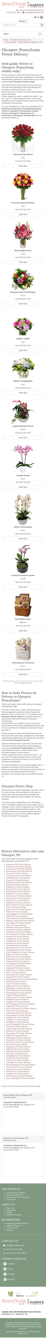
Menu (6, 34)
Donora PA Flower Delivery (17, 911)
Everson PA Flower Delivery (17, 884)
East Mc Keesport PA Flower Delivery (21, 1008)
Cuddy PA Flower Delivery (16, 995)
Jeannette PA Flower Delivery (18, 986)
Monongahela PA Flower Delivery (19, 914)
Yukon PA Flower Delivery (16, 925)
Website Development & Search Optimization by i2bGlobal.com (23, 1333)
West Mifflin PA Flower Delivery (19, 990)
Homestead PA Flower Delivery (18, 1015)
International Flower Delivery (17, 1197)
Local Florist (11, 1199)
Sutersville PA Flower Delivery (18, 930)
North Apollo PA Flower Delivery (19, 1076)
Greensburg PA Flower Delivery (18, 963)
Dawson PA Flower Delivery (17, 880)
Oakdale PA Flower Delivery (17, 1020)
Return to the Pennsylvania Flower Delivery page (21, 1086)
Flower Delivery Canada (15, 1193)
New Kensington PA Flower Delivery (20, 1065)
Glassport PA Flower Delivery (18, 977)
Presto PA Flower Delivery (17, 1011)
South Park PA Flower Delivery (18, 957)
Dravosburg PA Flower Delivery (18, 993)
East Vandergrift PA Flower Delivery (20, 1078)
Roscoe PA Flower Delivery (17, 873)
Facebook (11, 1264)
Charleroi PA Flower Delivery (17, 893)
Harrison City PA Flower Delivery (19, 997)
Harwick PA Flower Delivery (17, 1058)
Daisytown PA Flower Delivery (18, 864)
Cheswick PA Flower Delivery (17, 1071)
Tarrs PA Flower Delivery (16, 907)
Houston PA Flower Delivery (17, 936)
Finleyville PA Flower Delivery (18, 927)
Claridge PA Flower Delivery (17, 999)
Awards (9, 1212)
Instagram (11, 1279)
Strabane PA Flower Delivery (17, 939)
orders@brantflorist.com (34, 12)
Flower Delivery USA (14, 1195)
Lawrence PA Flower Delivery (18, 961)
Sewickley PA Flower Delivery (18, 1069)
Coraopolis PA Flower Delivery (18, 1047)
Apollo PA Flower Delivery (17, 1053)
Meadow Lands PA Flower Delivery (20, 921)
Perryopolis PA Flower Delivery (18, 866)
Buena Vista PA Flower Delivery (19, 948)
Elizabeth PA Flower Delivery (18, 941)
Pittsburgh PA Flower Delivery (18, 1038)
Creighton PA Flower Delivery (18, 1074)
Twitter (10, 1269)
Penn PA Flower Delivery (16, 981)
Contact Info (11, 1210)
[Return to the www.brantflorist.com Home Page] (23, 4)
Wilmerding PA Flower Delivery (18, 1013)
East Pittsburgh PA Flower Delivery (20, 1024)
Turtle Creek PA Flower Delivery (19, 1029)
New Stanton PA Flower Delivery (19, 934)
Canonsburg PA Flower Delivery (18, 950)
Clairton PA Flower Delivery (17, 954)
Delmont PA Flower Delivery (17, 1031)
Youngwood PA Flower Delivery (18, 932)
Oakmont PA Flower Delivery (17, 1049)
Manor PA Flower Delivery (16, 984)
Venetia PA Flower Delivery (17, 945)
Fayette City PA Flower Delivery (19, 869)
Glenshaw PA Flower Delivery (18, 1051)
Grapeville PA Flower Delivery (18, 968)
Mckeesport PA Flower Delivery (19, 975)
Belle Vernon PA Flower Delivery (19, 905)
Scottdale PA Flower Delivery (18, 891)
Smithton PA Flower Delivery (17, 900)
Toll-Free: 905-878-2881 (15, 1253)
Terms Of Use (11, 1228)
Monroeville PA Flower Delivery (18, 1033)
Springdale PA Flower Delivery (18, 1056)
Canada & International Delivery (31, 10)
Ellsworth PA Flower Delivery (18, 889)
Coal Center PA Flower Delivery (18, 875)
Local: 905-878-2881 (14, 1249)
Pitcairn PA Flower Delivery (17, 1026)
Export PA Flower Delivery (16, 1035)
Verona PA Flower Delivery (17, 1044)
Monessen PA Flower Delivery (18, 898)
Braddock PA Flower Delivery (17, 1017)
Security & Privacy (13, 1225)
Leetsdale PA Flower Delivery (18, 1062)
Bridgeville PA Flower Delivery (18, 988)
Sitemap (9, 1230)
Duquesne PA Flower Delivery (18, 1002)
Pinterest (11, 1274)
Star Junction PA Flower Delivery (19, 871)
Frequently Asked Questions (17, 1223)
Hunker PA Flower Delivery (17, 916)
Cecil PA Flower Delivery (16, 972)
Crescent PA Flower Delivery (17, 1060)
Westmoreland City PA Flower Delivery (22, 979)
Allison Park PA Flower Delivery (19, 1067)
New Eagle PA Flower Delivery (18, 923)
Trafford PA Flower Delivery (17, 1006)
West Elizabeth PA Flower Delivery (20, 952)
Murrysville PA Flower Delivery (18, 1040)
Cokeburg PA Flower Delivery (17, 887)
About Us (10, 1208)
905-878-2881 (14, 12)
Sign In (24, 21)
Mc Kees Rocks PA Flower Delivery (20, 1042)
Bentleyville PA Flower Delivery (19, 896)
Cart (39, 17)
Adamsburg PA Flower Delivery (18, 959)
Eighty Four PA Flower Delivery (18, 909)
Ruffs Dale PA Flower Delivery (18, 902)
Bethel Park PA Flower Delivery (19, 970)
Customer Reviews (13, 1215)
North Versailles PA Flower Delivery (20, 1004)
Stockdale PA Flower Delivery (18, 878)
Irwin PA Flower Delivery (16, 966)
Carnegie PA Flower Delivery (17, 1022)
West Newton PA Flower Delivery (20, 918)
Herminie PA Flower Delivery (17, 943)
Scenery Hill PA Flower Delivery (19, 882)
